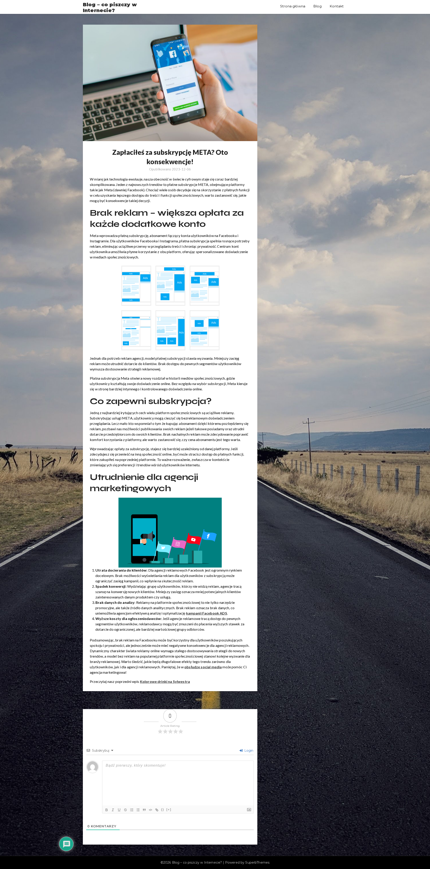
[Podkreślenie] (119, 810)
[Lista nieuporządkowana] (138, 810)
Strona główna (292, 6)
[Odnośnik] (157, 810)
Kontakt (337, 6)
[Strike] (125, 810)
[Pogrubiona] (106, 810)
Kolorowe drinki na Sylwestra (165, 681)
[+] (168, 809)
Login (248, 751)
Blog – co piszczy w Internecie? (110, 7)
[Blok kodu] (150, 810)
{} (162, 809)
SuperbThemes (257, 862)
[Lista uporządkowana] (132, 810)
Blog (317, 6)
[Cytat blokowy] (144, 810)
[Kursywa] (113, 810)
